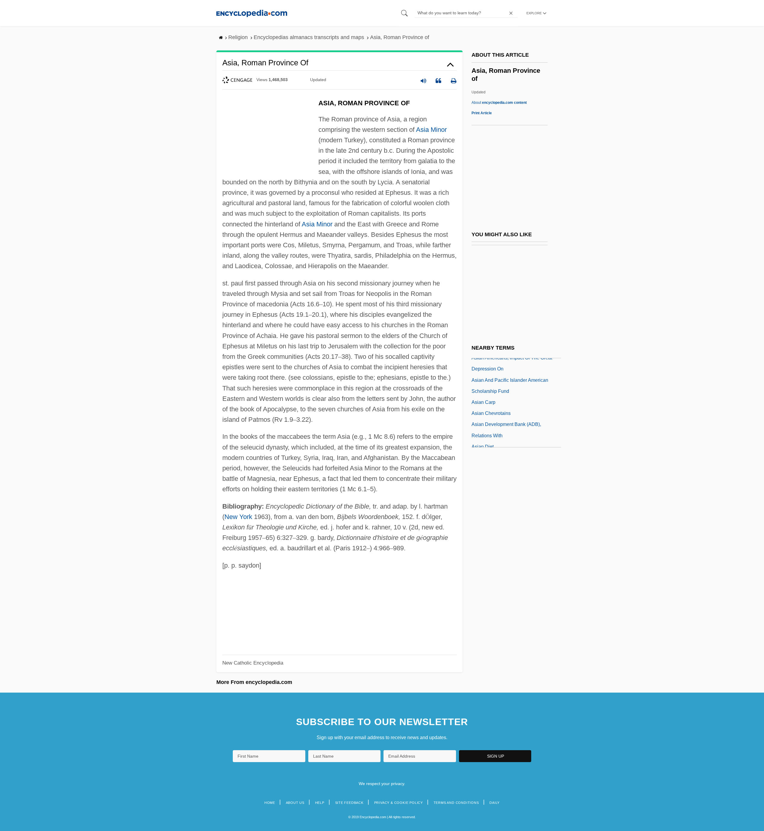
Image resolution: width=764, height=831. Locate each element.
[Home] (251, 13)
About (499, 103)
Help (319, 802)
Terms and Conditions (456, 802)
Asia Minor (431, 129)
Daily (494, 802)
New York (238, 516)
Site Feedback (349, 802)
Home (269, 802)
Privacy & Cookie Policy (398, 802)
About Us (295, 802)
